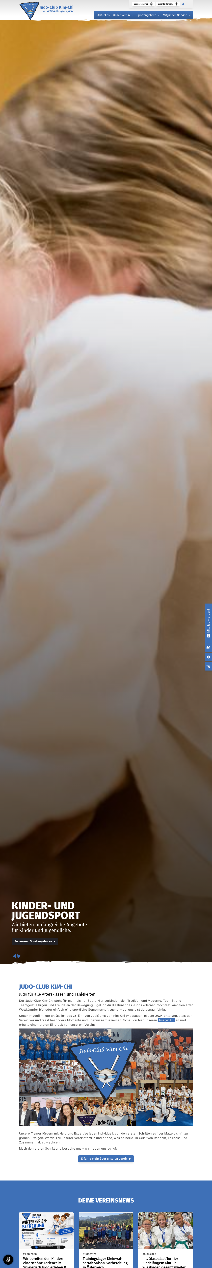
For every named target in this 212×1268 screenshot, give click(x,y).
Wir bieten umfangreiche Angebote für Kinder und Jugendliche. (49, 928)
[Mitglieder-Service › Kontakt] (208, 657)
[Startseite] (46, 11)
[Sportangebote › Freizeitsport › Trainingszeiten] (208, 648)
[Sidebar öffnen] (188, 4)
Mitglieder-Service (175, 15)
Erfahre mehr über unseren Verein (104, 1158)
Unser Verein (121, 15)
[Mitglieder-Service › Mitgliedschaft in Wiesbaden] (208, 635)
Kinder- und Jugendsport (46, 910)
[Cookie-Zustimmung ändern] (8, 1260)
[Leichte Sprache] (176, 3)
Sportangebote (146, 15)
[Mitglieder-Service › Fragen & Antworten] (208, 666)
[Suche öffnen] (183, 4)
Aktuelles (103, 15)
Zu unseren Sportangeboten (33, 941)
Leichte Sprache (165, 4)
